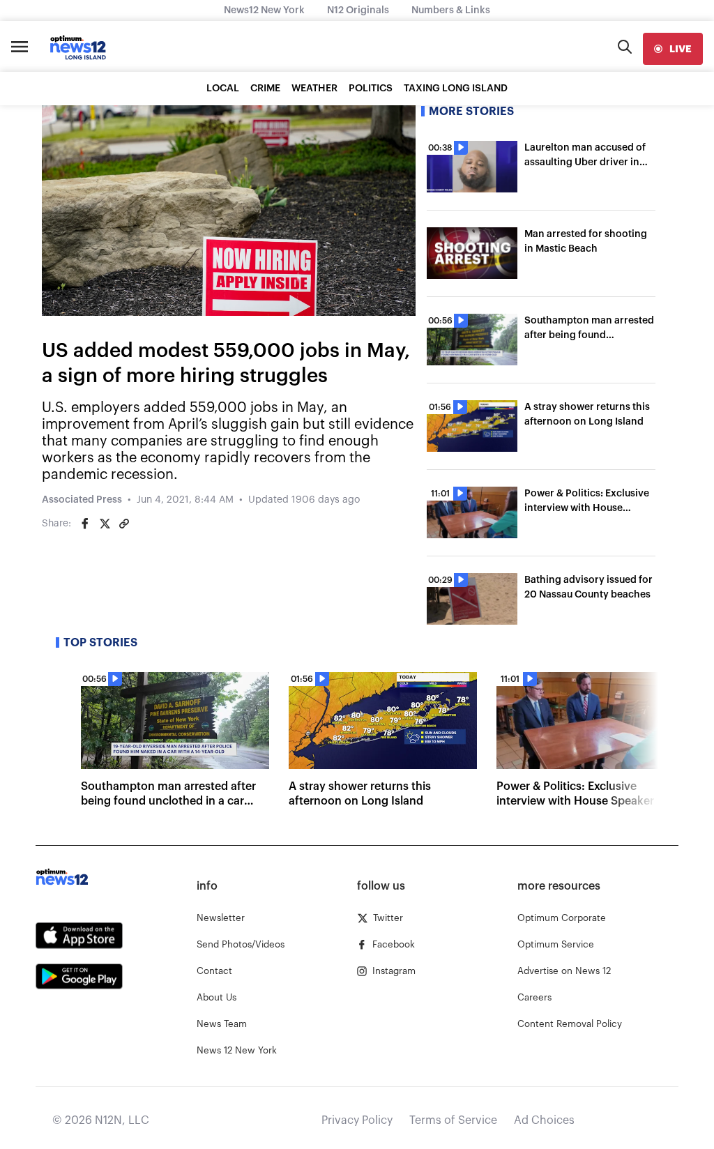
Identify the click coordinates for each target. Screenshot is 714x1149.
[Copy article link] (124, 523)
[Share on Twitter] (104, 523)
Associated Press (82, 500)
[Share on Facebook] (85, 523)
